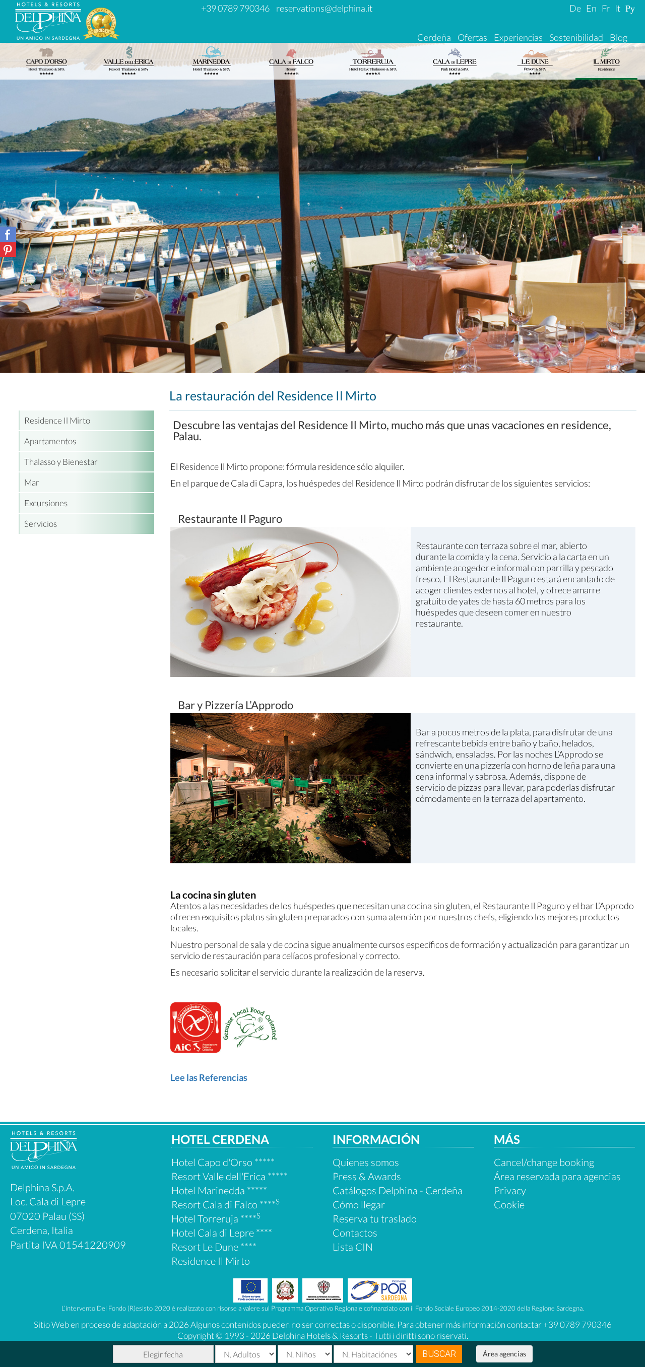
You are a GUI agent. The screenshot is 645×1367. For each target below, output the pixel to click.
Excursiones (46, 503)
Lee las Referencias (208, 1077)
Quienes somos (366, 1162)
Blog (618, 37)
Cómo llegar (359, 1204)
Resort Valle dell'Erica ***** (229, 1176)
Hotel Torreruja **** (216, 1218)
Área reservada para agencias (557, 1176)
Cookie (509, 1204)
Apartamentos (50, 441)
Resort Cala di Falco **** (225, 1204)
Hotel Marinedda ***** (219, 1190)
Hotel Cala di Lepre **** (221, 1232)
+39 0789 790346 (235, 8)
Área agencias (504, 1353)
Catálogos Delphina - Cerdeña (398, 1190)
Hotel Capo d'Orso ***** (223, 1162)
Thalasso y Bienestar (61, 461)
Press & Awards (367, 1176)
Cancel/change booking (544, 1162)
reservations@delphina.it (324, 8)
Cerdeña (434, 37)
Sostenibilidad (576, 37)
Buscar (439, 1353)
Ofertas (472, 37)
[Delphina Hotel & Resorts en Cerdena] (43, 1165)
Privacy (510, 1190)
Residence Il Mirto (57, 420)
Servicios (40, 523)
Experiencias (518, 37)
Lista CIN (353, 1247)
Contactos (355, 1232)
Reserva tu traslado (375, 1218)
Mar (31, 482)
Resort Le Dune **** (213, 1247)
